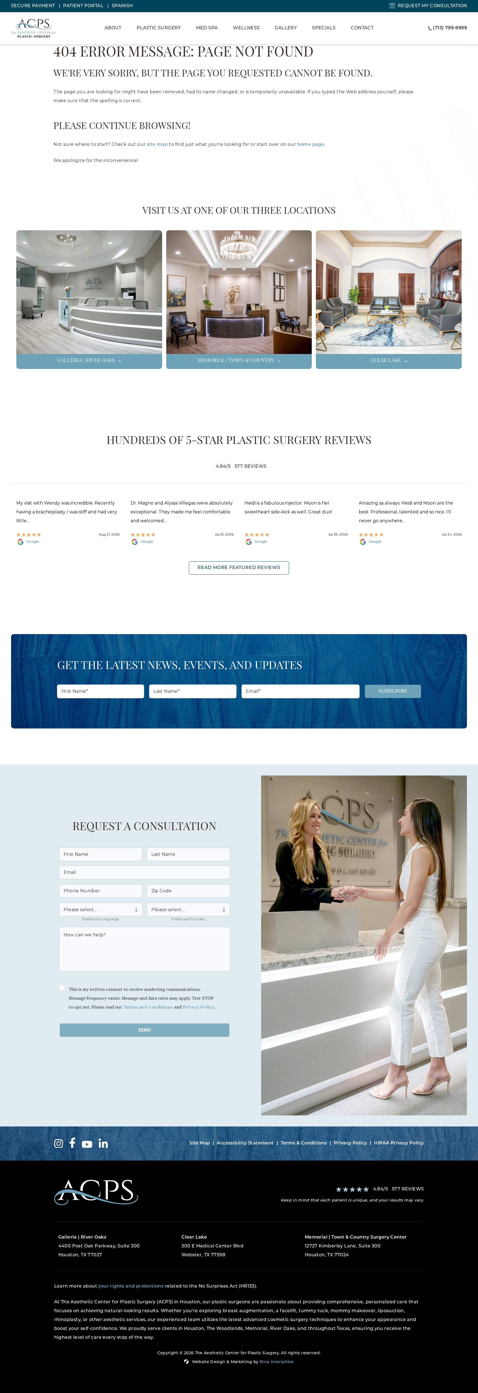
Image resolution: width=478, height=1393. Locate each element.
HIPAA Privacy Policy (399, 1143)
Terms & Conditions (304, 1143)
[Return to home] (144, 1192)
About (113, 28)
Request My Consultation (432, 6)
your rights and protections (130, 1286)
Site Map (199, 1143)
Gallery (286, 28)
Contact (362, 28)
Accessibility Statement (245, 1143)
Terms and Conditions (148, 1007)
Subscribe (392, 691)
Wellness (246, 28)
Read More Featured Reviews (239, 568)
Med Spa (207, 28)
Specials (324, 28)
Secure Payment (33, 6)
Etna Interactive (277, 1362)
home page (310, 145)
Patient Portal (84, 6)
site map (157, 145)
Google (33, 542)
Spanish (122, 6)
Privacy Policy (198, 1007)
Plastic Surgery (159, 28)
